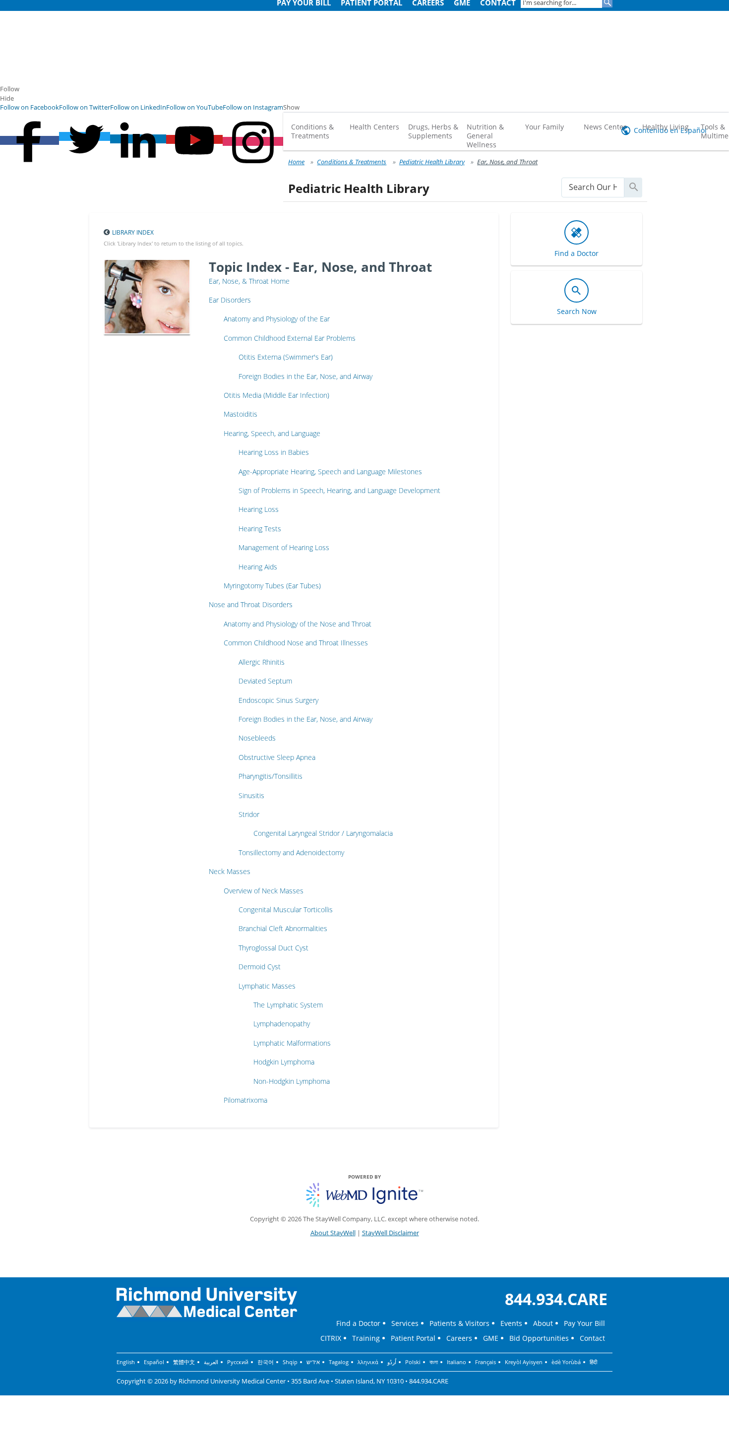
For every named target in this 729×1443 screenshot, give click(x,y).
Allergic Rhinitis (262, 662)
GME (490, 1338)
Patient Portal (413, 1338)
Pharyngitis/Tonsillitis (271, 776)
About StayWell (333, 1233)
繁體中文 (184, 1362)
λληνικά (368, 1362)
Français (485, 1362)
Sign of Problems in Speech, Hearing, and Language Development (339, 490)
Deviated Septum (265, 681)
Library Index (133, 232)
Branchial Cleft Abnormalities (283, 928)
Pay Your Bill (584, 1323)
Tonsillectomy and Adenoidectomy (291, 852)
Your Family (544, 126)
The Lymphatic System (288, 1004)
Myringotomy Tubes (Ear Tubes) (272, 585)
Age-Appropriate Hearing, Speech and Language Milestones (330, 471)
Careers (459, 1338)
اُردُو (391, 1362)
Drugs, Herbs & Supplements (433, 131)
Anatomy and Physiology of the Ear (277, 318)
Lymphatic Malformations (292, 1043)
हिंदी (593, 1362)
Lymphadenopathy (281, 1023)
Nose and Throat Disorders (251, 604)
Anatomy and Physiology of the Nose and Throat (297, 623)
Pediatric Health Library (432, 161)
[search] (593, 187)
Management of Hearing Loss (284, 547)
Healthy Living (665, 126)
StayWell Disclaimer (390, 1233)
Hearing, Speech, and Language (272, 433)
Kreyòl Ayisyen (524, 1362)
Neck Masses (229, 871)
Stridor (249, 814)
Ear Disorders (230, 300)
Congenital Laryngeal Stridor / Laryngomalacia (323, 833)
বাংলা (433, 1362)
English (126, 1362)
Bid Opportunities (539, 1338)
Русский (237, 1362)
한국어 (265, 1362)
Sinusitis (251, 795)
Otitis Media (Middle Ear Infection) (276, 395)
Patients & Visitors (459, 1323)
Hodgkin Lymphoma (283, 1062)
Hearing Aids (258, 566)
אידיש (313, 1362)
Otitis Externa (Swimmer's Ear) (286, 357)
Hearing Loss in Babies (274, 452)
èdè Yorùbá (566, 1362)
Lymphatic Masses (267, 986)
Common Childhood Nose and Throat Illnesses (296, 642)
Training (366, 1338)
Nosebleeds (257, 738)
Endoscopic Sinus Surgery (278, 700)
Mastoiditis (240, 414)
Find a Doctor (358, 1323)
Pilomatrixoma (245, 1100)
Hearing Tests (260, 528)
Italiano (456, 1362)
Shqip (290, 1362)
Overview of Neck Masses (264, 890)
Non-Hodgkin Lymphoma (291, 1081)
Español (154, 1362)
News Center (605, 126)
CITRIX (330, 1338)
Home (296, 161)
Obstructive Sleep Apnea (277, 757)
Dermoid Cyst (260, 966)
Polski (413, 1362)
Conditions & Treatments (312, 131)
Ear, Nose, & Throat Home (249, 281)
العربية (211, 1362)
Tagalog (339, 1362)
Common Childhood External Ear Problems (290, 338)
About (543, 1323)
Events (511, 1323)
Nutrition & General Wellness (485, 135)
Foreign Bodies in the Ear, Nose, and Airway (305, 376)
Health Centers (374, 126)
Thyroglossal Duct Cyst (273, 947)
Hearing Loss (259, 509)
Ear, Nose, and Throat (507, 161)
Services (405, 1323)
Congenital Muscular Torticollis (286, 909)
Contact (592, 1338)
